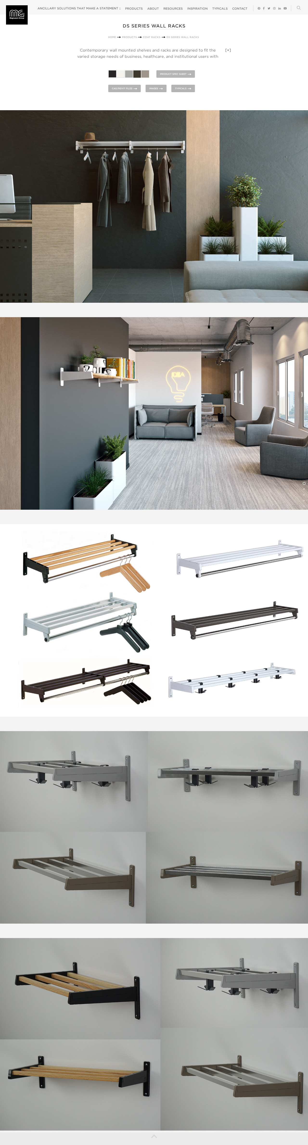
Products (134, 8)
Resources (173, 8)
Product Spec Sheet (173, 74)
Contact (239, 8)
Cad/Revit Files (122, 88)
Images (153, 88)
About (153, 8)
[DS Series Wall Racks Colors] (129, 74)
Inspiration (197, 8)
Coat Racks (151, 37)
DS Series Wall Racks (183, 37)
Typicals (220, 8)
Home (112, 37)
